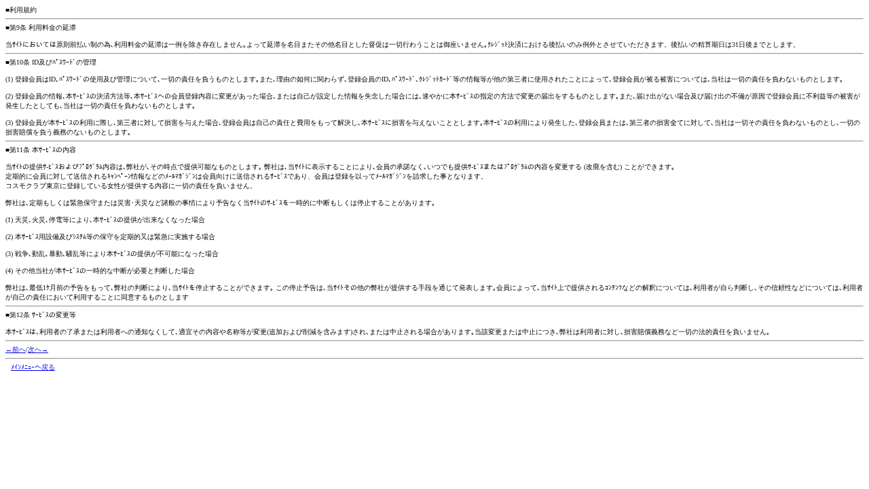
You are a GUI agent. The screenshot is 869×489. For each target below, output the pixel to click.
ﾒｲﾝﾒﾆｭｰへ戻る (33, 367)
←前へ (15, 349)
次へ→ (38, 349)
